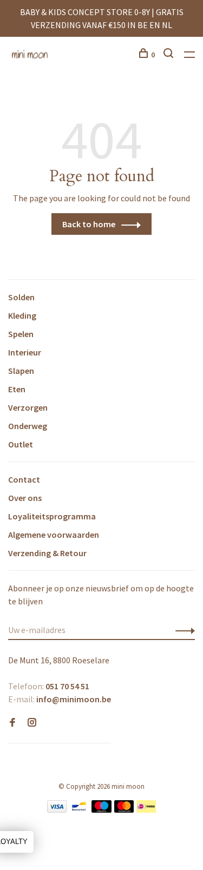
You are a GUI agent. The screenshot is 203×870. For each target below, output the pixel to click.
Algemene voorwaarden (53, 534)
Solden (21, 297)
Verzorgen (28, 407)
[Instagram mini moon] (32, 722)
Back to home (88, 224)
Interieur (24, 352)
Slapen (21, 370)
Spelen (21, 333)
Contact (24, 479)
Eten (16, 389)
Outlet (20, 444)
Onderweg (27, 425)
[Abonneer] (182, 630)
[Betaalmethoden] (57, 809)
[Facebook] (12, 722)
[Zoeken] (169, 55)
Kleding (22, 315)
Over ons (25, 497)
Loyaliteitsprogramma (52, 516)
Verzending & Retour (47, 553)
